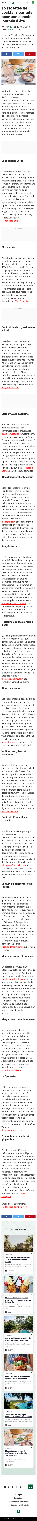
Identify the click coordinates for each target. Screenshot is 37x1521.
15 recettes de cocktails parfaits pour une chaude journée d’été (16, 1453)
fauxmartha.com (9, 811)
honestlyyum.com (10, 742)
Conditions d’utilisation (18, 1501)
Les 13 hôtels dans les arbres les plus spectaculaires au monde (17, 1259)
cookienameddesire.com (13, 979)
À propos (18, 1495)
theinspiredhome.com (12, 678)
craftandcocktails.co (11, 220)
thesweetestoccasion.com (13, 603)
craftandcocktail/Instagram (14, 1207)
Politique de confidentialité (18, 1505)
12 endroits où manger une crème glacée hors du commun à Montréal (18, 1300)
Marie (9, 26)
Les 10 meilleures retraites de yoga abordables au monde (18, 1339)
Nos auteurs (19, 1498)
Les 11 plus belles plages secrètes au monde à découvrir (18, 1416)
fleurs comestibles (10, 433)
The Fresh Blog (22, 301)
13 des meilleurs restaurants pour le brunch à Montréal (17, 1377)
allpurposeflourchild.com (13, 865)
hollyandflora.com (10, 387)
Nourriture (13, 29)
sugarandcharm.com (11, 947)
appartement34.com (11, 1070)
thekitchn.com (8, 521)
